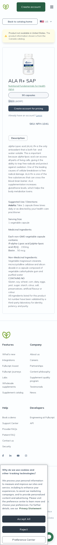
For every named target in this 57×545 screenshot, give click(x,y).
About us (35, 354)
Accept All (23, 519)
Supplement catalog (12, 392)
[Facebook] (3, 455)
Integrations (8, 360)
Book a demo (9, 417)
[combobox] (46, 21)
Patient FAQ (8, 434)
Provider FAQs (9, 429)
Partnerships (36, 365)
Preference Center (23, 539)
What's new (8, 354)
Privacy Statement (30, 508)
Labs (4, 377)
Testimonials (36, 386)
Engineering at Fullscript (42, 417)
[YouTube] (18, 455)
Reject (24, 529)
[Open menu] (52, 7)
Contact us (8, 440)
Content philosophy (40, 371)
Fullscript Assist (10, 365)
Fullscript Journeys (11, 371)
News (33, 392)
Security (6, 446)
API (32, 423)
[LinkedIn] (10, 455)
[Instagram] (26, 455)
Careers (34, 360)
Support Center (10, 423)
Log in (39, 115)
